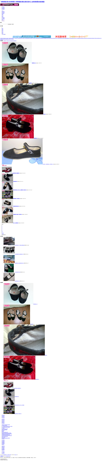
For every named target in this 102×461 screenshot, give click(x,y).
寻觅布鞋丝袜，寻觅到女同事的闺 (19, 245)
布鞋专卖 (3, 17)
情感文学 (3, 421)
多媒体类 (3, 447)
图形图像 (3, 449)
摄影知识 (3, 422)
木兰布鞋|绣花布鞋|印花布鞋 (28, 38)
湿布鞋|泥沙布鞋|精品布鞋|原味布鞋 (90, 38)
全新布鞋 (3, 451)
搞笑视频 (3, 443)
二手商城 (3, 18)
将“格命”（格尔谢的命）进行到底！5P (48, 164)
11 (2, 232)
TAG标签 (3, 7)
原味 (2, 29)
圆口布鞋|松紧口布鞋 (54, 38)
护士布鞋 (33, 38)
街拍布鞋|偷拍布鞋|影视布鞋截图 (61, 38)
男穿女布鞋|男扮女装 (98, 38)
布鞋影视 (3, 441)
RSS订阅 (3, 9)
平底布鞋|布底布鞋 (11, 38)
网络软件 (3, 450)
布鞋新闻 (3, 11)
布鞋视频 (3, 440)
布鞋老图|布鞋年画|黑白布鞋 (81, 38)
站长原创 (3, 423)
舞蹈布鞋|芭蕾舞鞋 (43, 38)
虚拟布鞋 (3, 453)
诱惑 (2, 32)
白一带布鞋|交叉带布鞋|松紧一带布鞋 (19, 38)
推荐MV (3, 444)
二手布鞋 (3, 452)
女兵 (2, 31)
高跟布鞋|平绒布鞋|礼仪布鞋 (4, 38)
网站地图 (3, 8)
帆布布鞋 (47, 38)
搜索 (12, 24)
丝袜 (2, 33)
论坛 (2, 15)
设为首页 (3, 20)
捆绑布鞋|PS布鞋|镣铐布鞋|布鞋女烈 (72, 38)
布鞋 (2, 28)
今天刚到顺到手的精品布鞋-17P (19, 254)
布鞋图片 (3, 13)
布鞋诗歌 (3, 420)
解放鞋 (50, 38)
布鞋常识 (3, 416)
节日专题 (3, 417)
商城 (2, 16)
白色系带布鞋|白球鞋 (38, 38)
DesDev (16, 454)
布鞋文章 (3, 12)
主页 (2, 10)
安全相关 (3, 448)
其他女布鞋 (3, 437)
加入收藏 (4, 34)
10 (2, 231)
